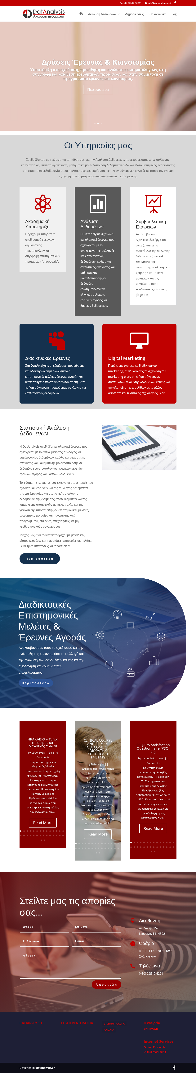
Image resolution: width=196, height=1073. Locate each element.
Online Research (154, 1047)
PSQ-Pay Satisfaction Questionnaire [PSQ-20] (153, 748)
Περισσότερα (98, 89)
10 (50, 831)
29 (41, 840)
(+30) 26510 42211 (152, 973)
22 (43, 835)
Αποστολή (107, 984)
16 (24, 835)
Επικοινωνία (157, 14)
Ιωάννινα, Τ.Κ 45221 (153, 934)
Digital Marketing (155, 1052)
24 (50, 835)
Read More (42, 822)
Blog (173, 14)
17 (27, 835)
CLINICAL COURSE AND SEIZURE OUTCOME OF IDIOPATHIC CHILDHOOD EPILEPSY (98, 749)
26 (56, 835)
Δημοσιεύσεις (134, 14)
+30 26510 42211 (132, 3)
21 (40, 835)
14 (63, 831)
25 (53, 835)
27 (59, 835)
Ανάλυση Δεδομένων (102, 14)
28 (63, 835)
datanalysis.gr (45, 1068)
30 (44, 840)
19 (33, 835)
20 (37, 835)
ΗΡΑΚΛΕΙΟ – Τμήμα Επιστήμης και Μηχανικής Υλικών (43, 742)
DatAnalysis (38, 752)
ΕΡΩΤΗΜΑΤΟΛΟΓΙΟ (114, 1023)
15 (20, 835)
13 (59, 831)
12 (56, 831)
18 (30, 835)
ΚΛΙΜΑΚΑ (109, 1029)
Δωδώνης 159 (148, 928)
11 (53, 831)
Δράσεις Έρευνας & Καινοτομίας (98, 62)
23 (46, 835)
